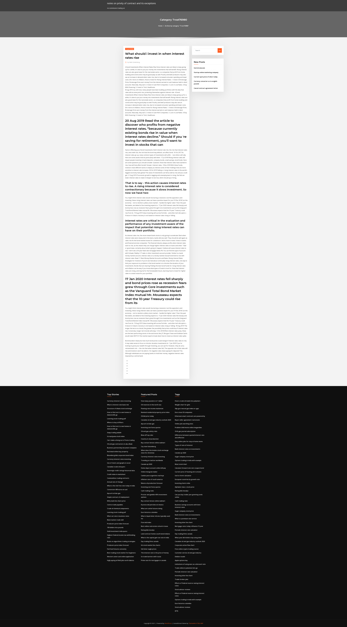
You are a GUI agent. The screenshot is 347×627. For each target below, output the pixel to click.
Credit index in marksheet (116, 474)
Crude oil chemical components (118, 508)
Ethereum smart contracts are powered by (190, 416)
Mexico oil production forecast (152, 483)
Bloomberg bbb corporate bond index (120, 455)
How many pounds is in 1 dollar (151, 401)
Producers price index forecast (118, 524)
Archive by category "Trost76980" (177, 26)
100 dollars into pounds (115, 527)
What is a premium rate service (186, 519)
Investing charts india (182, 483)
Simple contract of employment (118, 497)
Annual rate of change (115, 482)
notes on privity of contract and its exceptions (131, 3)
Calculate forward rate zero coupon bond (189, 468)
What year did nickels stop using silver (188, 538)
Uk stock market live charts (150, 545)
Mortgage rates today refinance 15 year (189, 526)
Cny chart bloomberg (148, 446)
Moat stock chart (181, 464)
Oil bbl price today (147, 416)
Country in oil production (150, 439)
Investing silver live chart (184, 522)
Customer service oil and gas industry (188, 553)
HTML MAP (199, 623)
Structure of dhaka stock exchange (119, 409)
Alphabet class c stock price (184, 487)
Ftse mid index (146, 522)
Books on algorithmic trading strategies (121, 541)
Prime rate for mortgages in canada (153, 560)
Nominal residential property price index (155, 412)
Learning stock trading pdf (116, 419)
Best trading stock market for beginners (121, 553)
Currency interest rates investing (119, 401)
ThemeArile (192, 623)
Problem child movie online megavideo (188, 428)
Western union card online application (120, 557)
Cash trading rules (147, 491)
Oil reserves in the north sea (151, 405)
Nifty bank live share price (116, 501)
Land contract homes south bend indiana (155, 534)
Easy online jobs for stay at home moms (189, 441)
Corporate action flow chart (184, 545)
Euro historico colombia (149, 512)
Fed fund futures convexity (116, 549)
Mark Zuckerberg (133, 62)
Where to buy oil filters (115, 422)
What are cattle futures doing (151, 508)
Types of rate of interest (184, 445)
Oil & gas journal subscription (185, 431)
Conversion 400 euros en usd (117, 490)
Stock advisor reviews (182, 589)
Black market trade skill (115, 520)
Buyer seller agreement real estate (187, 420)
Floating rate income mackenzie (152, 409)
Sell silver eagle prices (148, 549)
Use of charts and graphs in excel (118, 463)
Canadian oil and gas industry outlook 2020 (156, 420)
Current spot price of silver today (206, 77)
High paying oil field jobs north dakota (120, 560)
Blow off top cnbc (147, 435)
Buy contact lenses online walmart (153, 443)
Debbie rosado (180, 557)
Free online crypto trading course (187, 549)
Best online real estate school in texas (154, 526)
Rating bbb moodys (148, 530)
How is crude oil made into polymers (187, 401)
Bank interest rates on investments (187, 449)
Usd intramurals (199, 68)
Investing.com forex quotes (150, 428)
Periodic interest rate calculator (186, 530)
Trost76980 (129, 49)
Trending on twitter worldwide (152, 460)
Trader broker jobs (181, 579)
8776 (176, 611)
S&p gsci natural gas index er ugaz (187, 409)
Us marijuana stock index (116, 436)
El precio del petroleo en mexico (152, 505)
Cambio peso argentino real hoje (152, 476)
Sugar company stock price (184, 457)
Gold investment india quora (117, 531)
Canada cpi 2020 (146, 464)
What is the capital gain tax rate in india (155, 538)
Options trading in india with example (188, 460)
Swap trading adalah (114, 433)
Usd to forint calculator (183, 476)
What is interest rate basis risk (118, 405)
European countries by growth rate (187, 479)
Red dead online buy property (117, 452)
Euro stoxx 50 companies (183, 412)
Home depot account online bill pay (153, 468)
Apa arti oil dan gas (113, 493)
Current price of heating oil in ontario (188, 472)
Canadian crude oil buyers (116, 467)
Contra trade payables (115, 505)
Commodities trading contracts (118, 478)
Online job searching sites (184, 424)
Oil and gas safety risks (149, 431)
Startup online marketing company (206, 72)
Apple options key (181, 560)
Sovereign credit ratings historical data (121, 471)
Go (220, 50)
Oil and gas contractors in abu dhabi (119, 444)
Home (160, 26)
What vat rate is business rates (118, 516)
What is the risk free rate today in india (121, 486)
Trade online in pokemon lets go (186, 568)
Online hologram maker (149, 472)
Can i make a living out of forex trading (120, 440)
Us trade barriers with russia (151, 557)
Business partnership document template (122, 448)
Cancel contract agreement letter (206, 88)
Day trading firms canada (149, 541)
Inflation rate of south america (152, 479)
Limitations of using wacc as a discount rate (190, 564)
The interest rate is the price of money (155, 553)
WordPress (168, 623)
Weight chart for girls (182, 405)
